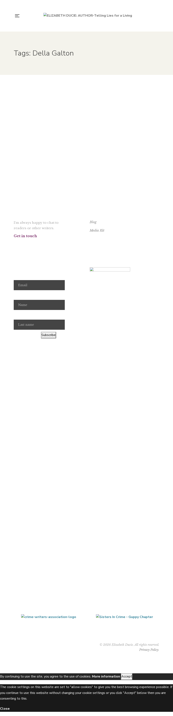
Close (5, 708)
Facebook (15, 243)
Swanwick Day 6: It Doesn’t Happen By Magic (124, 102)
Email (18, 275)
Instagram (30, 243)
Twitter (22, 243)
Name (18, 295)
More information (106, 676)
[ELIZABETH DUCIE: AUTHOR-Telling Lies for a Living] (87, 16)
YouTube (37, 243)
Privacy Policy (148, 650)
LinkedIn (45, 243)
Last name (21, 314)
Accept (126, 676)
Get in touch (25, 236)
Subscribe (48, 335)
